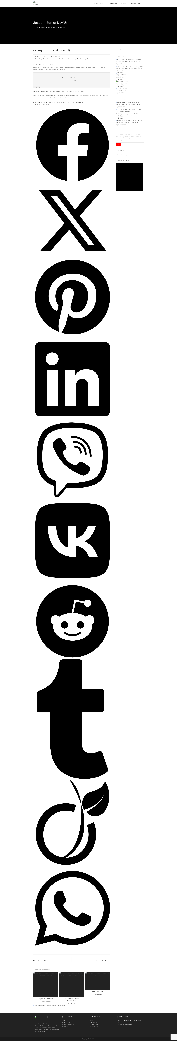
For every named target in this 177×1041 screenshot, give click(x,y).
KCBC (40, 102)
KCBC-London (47, 102)
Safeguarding (94, 1026)
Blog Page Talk (40, 59)
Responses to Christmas (57, 59)
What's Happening (68, 1024)
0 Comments (119, 65)
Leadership (93, 1022)
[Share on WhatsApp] (72, 950)
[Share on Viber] (72, 496)
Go (118, 144)
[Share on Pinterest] (72, 335)
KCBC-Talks (55, 102)
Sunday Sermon (64, 102)
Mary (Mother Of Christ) (45, 999)
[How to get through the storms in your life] (129, 120)
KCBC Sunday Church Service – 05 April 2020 (129, 68)
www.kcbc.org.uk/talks (80, 95)
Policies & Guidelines (96, 1028)
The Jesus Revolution (76, 102)
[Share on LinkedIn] (72, 421)
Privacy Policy (94, 1024)
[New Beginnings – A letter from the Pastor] (128, 102)
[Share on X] (72, 257)
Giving (64, 1028)
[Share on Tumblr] (72, 778)
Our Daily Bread (120, 75)
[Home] (33, 27)
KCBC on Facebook (123, 161)
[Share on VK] (72, 583)
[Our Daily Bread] (121, 74)
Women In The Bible (121, 83)
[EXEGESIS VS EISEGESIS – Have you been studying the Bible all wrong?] (130, 110)
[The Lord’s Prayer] (121, 88)
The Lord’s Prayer (121, 90)
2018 (38, 102)
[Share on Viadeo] (72, 864)
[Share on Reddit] (72, 658)
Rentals (92, 1020)
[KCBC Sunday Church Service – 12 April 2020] (129, 59)
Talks (89, 59)
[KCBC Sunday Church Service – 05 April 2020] (129, 66)
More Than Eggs (97, 991)
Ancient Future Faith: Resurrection (71, 1000)
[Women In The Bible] (122, 81)
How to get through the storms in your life (128, 122)
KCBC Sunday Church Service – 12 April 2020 (128, 61)
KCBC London (40, 56)
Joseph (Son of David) (59, 27)
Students (65, 1026)
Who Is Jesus (66, 1022)
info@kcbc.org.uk (126, 1024)
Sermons (71, 59)
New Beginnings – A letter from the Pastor (128, 104)
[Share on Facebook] (72, 182)
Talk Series (81, 59)
